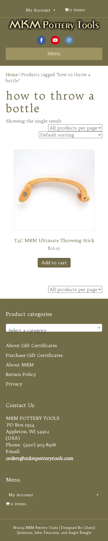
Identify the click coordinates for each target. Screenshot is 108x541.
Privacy (14, 384)
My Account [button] (38, 10)
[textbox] (54, 330)
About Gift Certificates (31, 345)
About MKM (20, 365)
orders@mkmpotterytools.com (39, 458)
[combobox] (54, 328)
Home (12, 74)
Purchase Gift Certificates (34, 355)
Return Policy (21, 374)
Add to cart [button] (54, 262)
